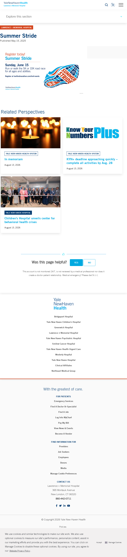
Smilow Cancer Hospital (63, 343)
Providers (63, 446)
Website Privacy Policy (19, 550)
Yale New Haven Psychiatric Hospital (63, 338)
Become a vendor (63, 433)
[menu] (121, 5)
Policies (62, 526)
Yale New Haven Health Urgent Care (63, 349)
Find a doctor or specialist (63, 406)
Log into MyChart (63, 417)
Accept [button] (99, 542)
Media (63, 468)
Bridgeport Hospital (63, 316)
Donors (63, 462)
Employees (63, 457)
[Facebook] (56, 506)
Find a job (63, 412)
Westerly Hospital (63, 354)
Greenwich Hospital (63, 327)
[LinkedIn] (64, 506)
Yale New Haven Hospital (63, 360)
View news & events (63, 428)
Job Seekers (63, 451)
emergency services (63, 401)
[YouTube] (68, 506)
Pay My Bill (63, 422)
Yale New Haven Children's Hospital (64, 322)
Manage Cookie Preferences (63, 473)
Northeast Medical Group (63, 370)
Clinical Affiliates (63, 365)
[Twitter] (60, 506)
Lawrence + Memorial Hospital (63, 332)
